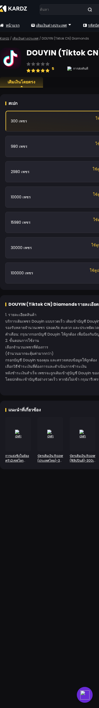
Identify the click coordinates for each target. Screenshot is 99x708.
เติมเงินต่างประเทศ (51, 25)
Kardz (4, 38)
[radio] (28, 68)
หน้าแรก (13, 25)
